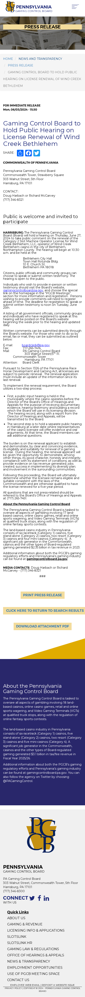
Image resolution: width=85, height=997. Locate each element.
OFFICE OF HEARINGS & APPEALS (35, 955)
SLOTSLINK (16, 937)
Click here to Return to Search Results (45, 611)
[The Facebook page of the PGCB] (40, 900)
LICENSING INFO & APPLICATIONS (36, 930)
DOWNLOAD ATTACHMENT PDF (42, 626)
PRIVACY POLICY (13, 988)
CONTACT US (18, 980)
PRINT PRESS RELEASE (42, 595)
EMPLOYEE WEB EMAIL (25, 984)
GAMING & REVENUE (24, 924)
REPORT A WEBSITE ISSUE (58, 984)
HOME (8, 59)
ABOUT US (16, 918)
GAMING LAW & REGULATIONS (33, 949)
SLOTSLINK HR (19, 943)
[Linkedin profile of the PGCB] (47, 900)
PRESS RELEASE (20, 65)
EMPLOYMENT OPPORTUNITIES (35, 968)
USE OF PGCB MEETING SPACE (33, 974)
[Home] (9, 7)
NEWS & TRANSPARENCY (28, 961)
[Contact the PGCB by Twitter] (33, 900)
